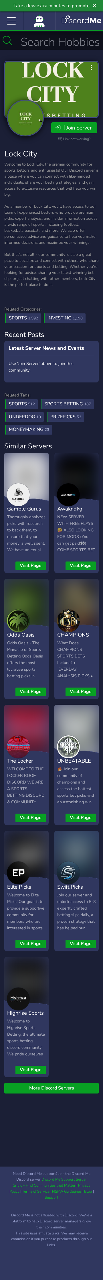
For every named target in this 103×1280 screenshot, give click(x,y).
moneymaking (29, 429)
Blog (88, 1191)
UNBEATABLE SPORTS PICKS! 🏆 (76, 769)
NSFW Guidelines (67, 1191)
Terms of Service (35, 1191)
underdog (25, 417)
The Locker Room (20, 765)
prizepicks (65, 417)
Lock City (20, 153)
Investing (65, 318)
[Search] (7, 40)
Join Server (79, 127)
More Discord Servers (51, 1088)
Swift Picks (70, 886)
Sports (23, 318)
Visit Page (30, 565)
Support (51, 1197)
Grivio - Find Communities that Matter (44, 1185)
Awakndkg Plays (69, 513)
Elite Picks (19, 886)
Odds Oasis (21, 634)
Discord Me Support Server (64, 1179)
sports (22, 404)
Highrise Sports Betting (25, 1017)
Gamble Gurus (24, 508)
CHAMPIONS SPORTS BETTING (73, 643)
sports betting (67, 404)
